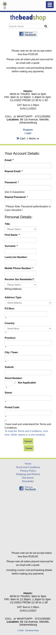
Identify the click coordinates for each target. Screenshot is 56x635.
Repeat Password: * (16, 197)
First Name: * (12, 235)
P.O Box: (10, 308)
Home (28, 463)
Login (28, 133)
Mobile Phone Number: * (19, 268)
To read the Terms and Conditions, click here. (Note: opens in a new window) (26, 433)
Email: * (9, 160)
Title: (7, 224)
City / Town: (11, 352)
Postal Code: (12, 407)
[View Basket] (17, 138)
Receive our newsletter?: (20, 279)
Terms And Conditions (28, 467)
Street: (8, 392)
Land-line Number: (16, 257)
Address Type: (13, 297)
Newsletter (28, 481)
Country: (10, 323)
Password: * (12, 182)
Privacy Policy (28, 470)
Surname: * (11, 246)
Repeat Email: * (14, 171)
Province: (10, 338)
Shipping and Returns (28, 474)
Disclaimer (28, 477)
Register (28, 129)
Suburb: (9, 367)
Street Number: (14, 378)
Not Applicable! (27, 382)
